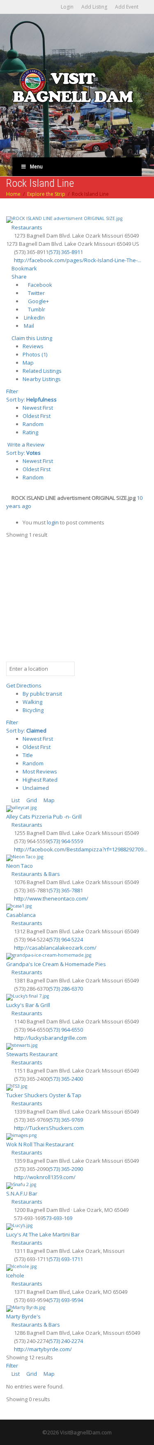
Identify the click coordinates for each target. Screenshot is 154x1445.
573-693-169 (57, 1218)
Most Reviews (40, 771)
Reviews (33, 346)
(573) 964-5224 (65, 939)
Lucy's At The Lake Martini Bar (43, 1234)
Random (33, 424)
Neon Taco (19, 865)
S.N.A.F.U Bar (21, 1193)
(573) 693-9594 (65, 1300)
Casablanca (21, 915)
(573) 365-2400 (65, 1078)
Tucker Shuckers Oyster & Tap (43, 1095)
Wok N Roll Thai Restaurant (40, 1144)
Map (28, 362)
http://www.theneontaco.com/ (51, 898)
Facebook (39, 284)
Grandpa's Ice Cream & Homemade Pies (56, 964)
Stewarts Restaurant (31, 1054)
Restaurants (26, 227)
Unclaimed (36, 788)
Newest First (38, 407)
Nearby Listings (42, 379)
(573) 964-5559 (65, 841)
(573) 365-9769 (65, 1119)
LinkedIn (34, 317)
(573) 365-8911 (65, 252)
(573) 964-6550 (65, 1029)
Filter (12, 391)
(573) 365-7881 (65, 890)
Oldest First (37, 416)
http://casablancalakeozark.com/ (55, 947)
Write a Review (25, 444)
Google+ (38, 301)
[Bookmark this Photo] (8, 514)
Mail (28, 325)
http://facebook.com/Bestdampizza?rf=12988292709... (80, 849)
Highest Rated (40, 779)
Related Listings (42, 370)
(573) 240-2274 (65, 1341)
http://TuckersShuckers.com (49, 1128)
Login (67, 6)
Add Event (126, 6)
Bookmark (23, 268)
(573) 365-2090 (65, 1169)
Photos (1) (35, 354)
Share (18, 276)
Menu (36, 166)
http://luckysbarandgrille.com (50, 1037)
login (53, 522)
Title (28, 755)
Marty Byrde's (23, 1316)
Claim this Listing (31, 338)
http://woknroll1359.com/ (45, 1177)
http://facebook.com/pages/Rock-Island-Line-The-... (77, 260)
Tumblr (36, 309)
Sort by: (31, 399)
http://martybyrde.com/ (43, 1349)
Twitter (36, 293)
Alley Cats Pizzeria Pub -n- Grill (44, 816)
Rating (30, 432)
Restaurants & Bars (35, 874)
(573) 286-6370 (65, 988)
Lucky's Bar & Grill (28, 1005)
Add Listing (94, 6)
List (15, 800)
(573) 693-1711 (65, 1259)
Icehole (15, 1275)
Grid (31, 800)
